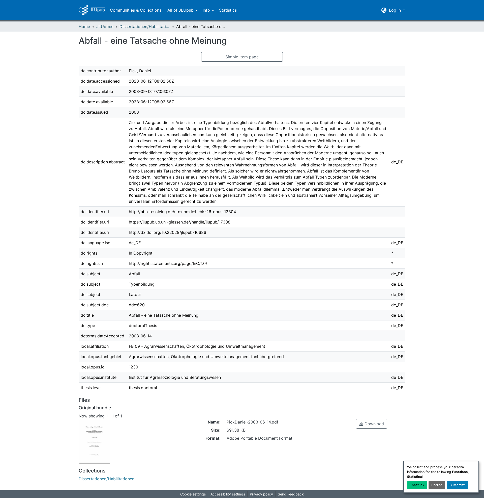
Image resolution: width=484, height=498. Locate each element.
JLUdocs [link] (104, 26)
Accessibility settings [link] (227, 494)
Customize (457, 485)
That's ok (417, 485)
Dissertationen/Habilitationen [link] (144, 26)
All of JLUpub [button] (180, 10)
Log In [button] (395, 10)
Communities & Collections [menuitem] (135, 10)
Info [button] (206, 10)
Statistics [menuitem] (228, 10)
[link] (371, 424)
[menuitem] (182, 10)
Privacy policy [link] (261, 494)
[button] (92, 10)
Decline (436, 485)
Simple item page (242, 56)
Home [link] (84, 26)
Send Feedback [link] (291, 494)
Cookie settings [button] (193, 494)
